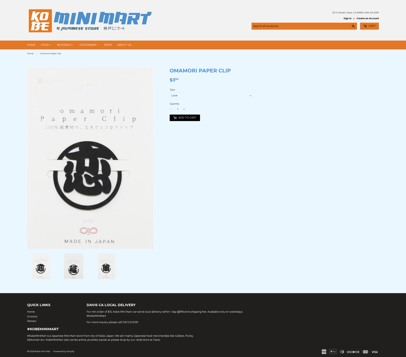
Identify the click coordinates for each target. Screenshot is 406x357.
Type (172, 89)
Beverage (64, 44)
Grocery (32, 316)
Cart (372, 25)
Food (45, 44)
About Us (124, 44)
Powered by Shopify (63, 351)
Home (31, 44)
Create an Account (368, 18)
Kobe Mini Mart (42, 351)
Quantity (174, 103)
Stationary (88, 44)
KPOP (108, 44)
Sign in (347, 18)
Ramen (31, 321)
